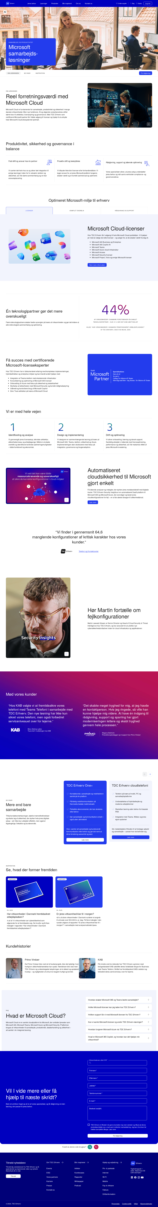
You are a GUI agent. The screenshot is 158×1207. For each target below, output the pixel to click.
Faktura (105, 1190)
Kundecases (79, 1172)
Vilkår (136, 1204)
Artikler (77, 1168)
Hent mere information (97, 265)
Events (49, 1168)
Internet (105, 1172)
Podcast (77, 1185)
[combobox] (116, 1062)
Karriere (49, 1181)
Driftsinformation (109, 1194)
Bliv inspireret (67, 3)
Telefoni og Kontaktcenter (89, 551)
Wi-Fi (105, 1177)
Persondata (116, 1204)
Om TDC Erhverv (53, 1162)
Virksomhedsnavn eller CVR (98, 1060)
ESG (48, 1172)
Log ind (147, 3)
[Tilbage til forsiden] (12, 3)
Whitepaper (79, 1181)
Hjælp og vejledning (110, 1162)
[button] (13, 73)
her (118, 1129)
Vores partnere (52, 1177)
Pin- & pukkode (108, 1168)
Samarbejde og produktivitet (32, 17)
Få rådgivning (145, 73)
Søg (133, 3)
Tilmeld (13, 1176)
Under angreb (122, 3)
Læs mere (92, 502)
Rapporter (78, 1177)
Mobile (105, 1181)
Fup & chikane (108, 1185)
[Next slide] (150, 774)
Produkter (16, 17)
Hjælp (140, 3)
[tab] (29, 210)
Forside (8, 17)
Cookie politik (126, 1204)
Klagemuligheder (146, 1204)
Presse (49, 1185)
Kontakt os (88, 3)
